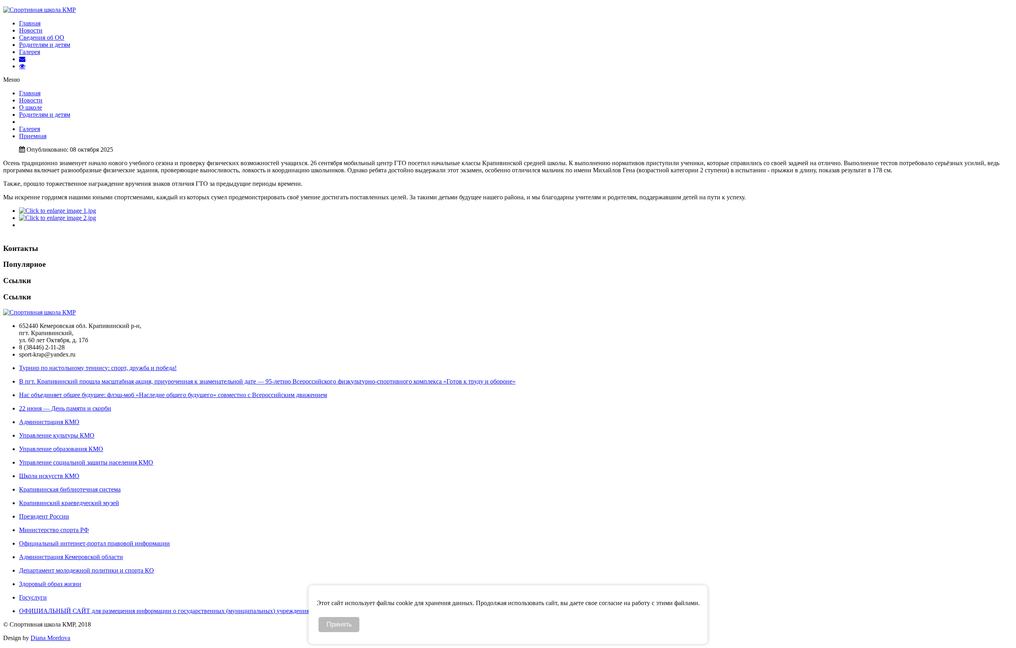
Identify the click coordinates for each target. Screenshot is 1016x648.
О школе (30, 107)
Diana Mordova (50, 637)
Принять (339, 624)
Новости (30, 30)
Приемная (32, 136)
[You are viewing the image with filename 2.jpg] (57, 217)
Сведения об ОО (41, 37)
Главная (29, 23)
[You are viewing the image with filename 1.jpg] (57, 210)
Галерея (29, 51)
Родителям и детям (44, 44)
